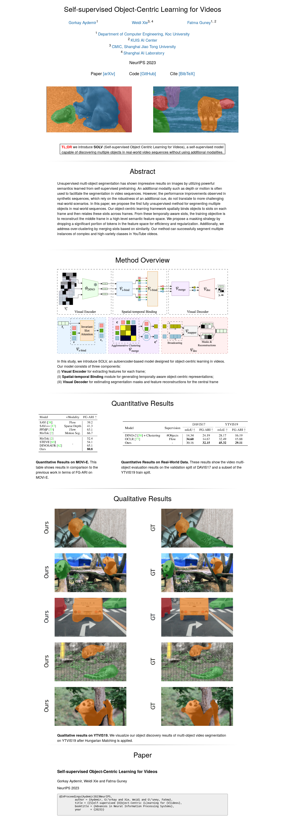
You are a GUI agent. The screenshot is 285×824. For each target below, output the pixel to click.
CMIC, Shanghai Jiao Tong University (144, 46)
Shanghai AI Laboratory (144, 52)
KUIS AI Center (144, 40)
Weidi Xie (140, 22)
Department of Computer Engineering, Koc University (144, 33)
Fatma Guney (199, 22)
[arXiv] (109, 73)
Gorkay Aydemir (82, 22)
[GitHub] (148, 73)
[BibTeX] (187, 73)
